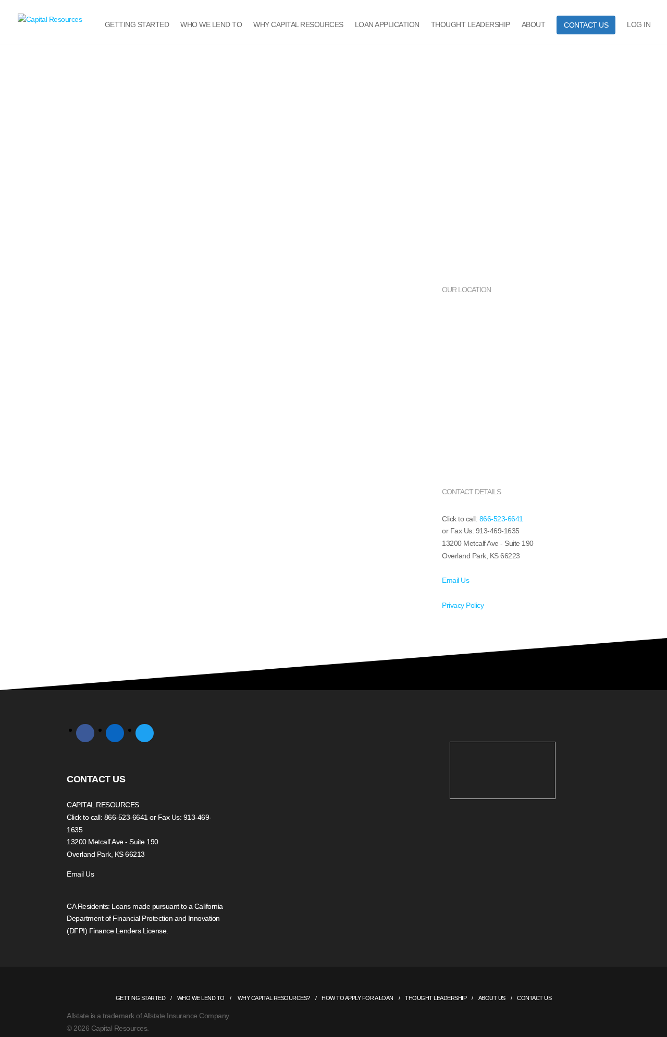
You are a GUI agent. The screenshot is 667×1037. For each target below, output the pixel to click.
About (534, 25)
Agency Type (106, 543)
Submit (100, 645)
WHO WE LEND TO (201, 998)
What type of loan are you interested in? (150, 592)
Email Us (455, 580)
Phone (95, 495)
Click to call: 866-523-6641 (107, 817)
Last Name (102, 397)
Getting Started (137, 25)
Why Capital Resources (298, 25)
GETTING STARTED (141, 998)
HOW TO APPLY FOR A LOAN (357, 998)
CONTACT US (96, 779)
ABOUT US (491, 998)
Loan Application (387, 25)
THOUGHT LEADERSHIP (435, 998)
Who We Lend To (211, 25)
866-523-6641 (501, 519)
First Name (102, 349)
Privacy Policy (463, 605)
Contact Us (586, 25)
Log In (638, 25)
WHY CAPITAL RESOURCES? (273, 998)
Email (93, 446)
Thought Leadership (470, 25)
